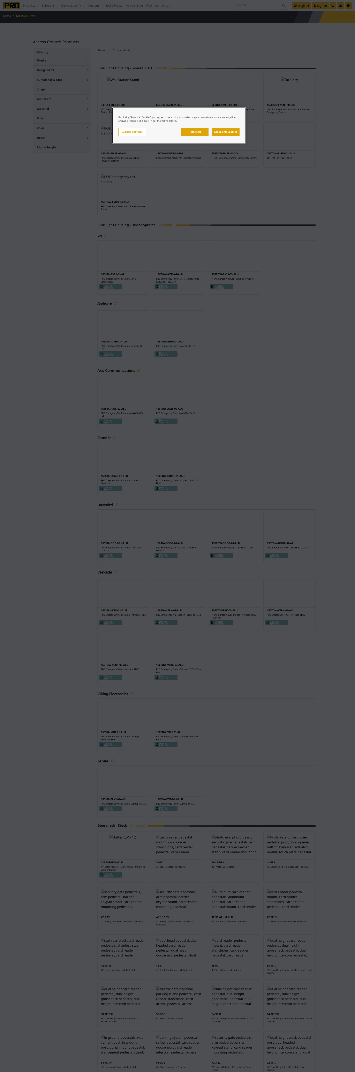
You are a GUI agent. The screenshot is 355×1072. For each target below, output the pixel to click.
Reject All (195, 131)
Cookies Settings (132, 131)
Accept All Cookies (225, 131)
